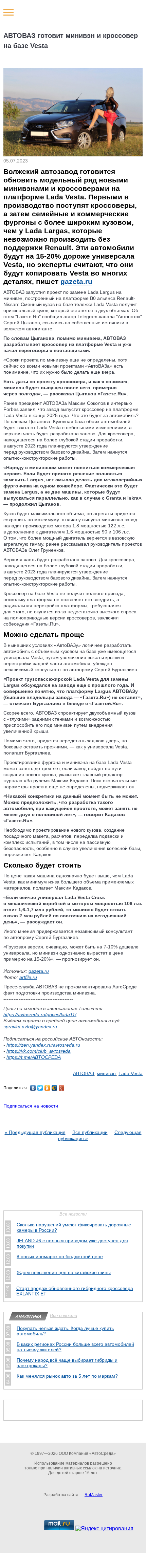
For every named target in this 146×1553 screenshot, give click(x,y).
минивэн (106, 1073)
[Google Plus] (61, 1088)
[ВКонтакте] (33, 1088)
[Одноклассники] (47, 1088)
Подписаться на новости (30, 1106)
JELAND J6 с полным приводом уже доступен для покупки (72, 1243)
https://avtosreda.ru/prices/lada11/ (39, 1014)
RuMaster (94, 1494)
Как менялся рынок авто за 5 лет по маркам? (67, 1376)
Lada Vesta (130, 1073)
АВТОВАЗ (83, 1073)
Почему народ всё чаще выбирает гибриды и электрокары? (67, 1362)
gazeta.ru (76, 281)
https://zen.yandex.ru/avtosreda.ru (43, 1045)
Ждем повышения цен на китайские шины (64, 1272)
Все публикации (90, 1132)
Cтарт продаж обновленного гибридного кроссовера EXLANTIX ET (74, 1291)
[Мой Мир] (54, 1088)
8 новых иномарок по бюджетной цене (60, 1256)
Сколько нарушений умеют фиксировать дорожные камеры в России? (74, 1227)
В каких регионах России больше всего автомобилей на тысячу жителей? (75, 1346)
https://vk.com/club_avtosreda (38, 1051)
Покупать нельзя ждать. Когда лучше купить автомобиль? (65, 1331)
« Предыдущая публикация (35, 1132)
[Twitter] (40, 1088)
